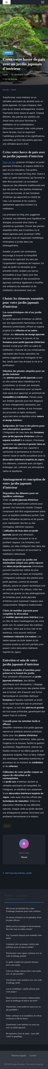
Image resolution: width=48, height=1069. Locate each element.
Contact (32, 1055)
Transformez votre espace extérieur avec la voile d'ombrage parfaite (24, 954)
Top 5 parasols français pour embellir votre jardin (24, 936)
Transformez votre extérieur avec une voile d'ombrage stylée (24, 981)
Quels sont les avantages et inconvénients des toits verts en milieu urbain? (23, 927)
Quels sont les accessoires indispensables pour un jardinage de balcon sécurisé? (23, 999)
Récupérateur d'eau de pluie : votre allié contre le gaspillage (22, 1034)
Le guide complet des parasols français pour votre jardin (22, 963)
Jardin (8, 53)
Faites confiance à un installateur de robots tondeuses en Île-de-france (23, 1017)
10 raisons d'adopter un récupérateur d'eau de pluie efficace (23, 918)
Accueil (6, 90)
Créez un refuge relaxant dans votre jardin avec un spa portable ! (23, 972)
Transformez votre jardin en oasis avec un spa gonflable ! (23, 1008)
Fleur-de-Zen (9, 162)
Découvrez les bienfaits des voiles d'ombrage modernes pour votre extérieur (23, 909)
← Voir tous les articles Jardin (17, 873)
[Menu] (42, 2)
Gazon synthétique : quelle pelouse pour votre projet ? (23, 990)
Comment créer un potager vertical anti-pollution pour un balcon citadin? (22, 945)
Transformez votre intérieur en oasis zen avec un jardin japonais (22, 1025)
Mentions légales (19, 1055)
